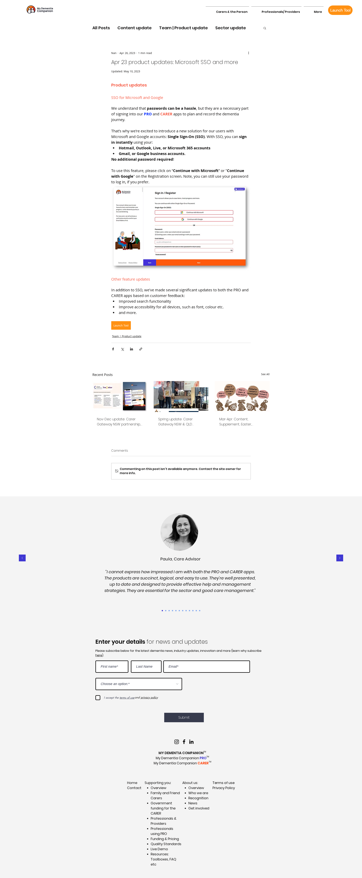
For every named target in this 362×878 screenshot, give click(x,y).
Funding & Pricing (165, 838)
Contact (134, 787)
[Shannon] (165, 610)
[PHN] (199, 610)
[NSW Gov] (189, 610)
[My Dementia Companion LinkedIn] (191, 742)
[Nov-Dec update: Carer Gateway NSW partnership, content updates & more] (119, 396)
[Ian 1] (172, 610)
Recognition (198, 798)
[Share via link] (141, 349)
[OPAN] (182, 610)
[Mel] (192, 610)
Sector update (230, 28)
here (98, 655)
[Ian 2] (186, 610)
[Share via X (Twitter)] (122, 349)
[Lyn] (196, 610)
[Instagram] (177, 742)
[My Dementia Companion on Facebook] (184, 742)
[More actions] (248, 53)
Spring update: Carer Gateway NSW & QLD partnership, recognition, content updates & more (179, 422)
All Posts (101, 28)
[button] (227, 10)
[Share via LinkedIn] (131, 349)
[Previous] (22, 558)
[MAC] (175, 610)
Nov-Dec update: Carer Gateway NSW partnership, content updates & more (119, 422)
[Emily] (179, 610)
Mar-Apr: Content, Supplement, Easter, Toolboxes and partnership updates (241, 422)
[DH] (169, 610)
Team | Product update (183, 28)
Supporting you (157, 782)
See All (265, 374)
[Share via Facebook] (113, 349)
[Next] (339, 558)
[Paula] (162, 610)
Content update (134, 28)
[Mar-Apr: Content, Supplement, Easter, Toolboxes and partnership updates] (242, 396)
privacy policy (149, 697)
